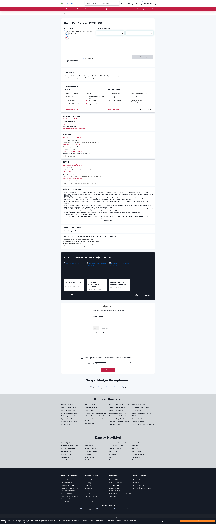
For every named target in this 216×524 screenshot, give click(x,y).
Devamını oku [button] (108, 220)
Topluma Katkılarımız (68, 491)
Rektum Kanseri (66, 454)
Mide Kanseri (136, 448)
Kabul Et (197, 521)
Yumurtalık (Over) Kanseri (70, 445)
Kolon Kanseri (113, 451)
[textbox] (110, 33)
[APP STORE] (88, 509)
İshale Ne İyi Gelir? (91, 424)
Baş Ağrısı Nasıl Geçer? (69, 407)
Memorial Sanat (138, 485)
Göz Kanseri (89, 460)
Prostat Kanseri (137, 460)
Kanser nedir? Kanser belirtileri (119, 443)
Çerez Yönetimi (90, 501)
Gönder (108, 370)
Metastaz (135, 445)
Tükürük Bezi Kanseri (115, 445)
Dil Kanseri (88, 454)
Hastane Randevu (91, 480)
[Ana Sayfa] (67, 3)
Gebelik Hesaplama (138, 422)
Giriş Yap (127, 3)
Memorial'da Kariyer (139, 9)
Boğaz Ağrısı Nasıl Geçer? (69, 416)
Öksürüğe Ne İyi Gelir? (116, 419)
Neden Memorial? (67, 483)
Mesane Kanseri (137, 443)
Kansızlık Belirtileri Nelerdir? (118, 407)
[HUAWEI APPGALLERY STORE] (125, 509)
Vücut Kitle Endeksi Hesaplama (119, 404)
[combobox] (110, 33)
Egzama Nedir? (66, 419)
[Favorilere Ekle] (67, 33)
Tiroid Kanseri (66, 457)
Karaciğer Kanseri (114, 448)
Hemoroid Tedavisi (91, 410)
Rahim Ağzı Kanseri (68, 443)
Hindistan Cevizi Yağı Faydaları (95, 413)
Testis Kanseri (89, 443)
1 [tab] (71, 294)
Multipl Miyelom (137, 451)
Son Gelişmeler (114, 485)
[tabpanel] (74, 276)
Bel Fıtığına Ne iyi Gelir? (69, 410)
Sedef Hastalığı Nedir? (139, 404)
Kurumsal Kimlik (66, 493)
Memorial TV (113, 480)
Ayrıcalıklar (112, 496)
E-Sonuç (88, 483)
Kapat (47, 522)
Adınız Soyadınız (98, 316)
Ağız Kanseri (89, 445)
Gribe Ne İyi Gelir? (91, 407)
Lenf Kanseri (112, 454)
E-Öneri (87, 491)
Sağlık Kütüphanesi (111, 9)
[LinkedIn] (124, 388)
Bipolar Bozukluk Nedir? (69, 413)
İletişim (152, 9)
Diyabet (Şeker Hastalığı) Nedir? (143, 424)
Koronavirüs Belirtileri (115, 410)
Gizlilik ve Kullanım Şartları (69, 499)
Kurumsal (125, 9)
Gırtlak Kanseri (90, 457)
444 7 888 (151, 13)
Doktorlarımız (95, 9)
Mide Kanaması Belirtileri (117, 416)
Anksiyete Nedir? (67, 404)
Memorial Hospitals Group (142, 488)
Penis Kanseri (136, 457)
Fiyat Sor (88, 485)
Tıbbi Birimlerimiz (80, 9)
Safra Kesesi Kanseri (68, 448)
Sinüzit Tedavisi (137, 410)
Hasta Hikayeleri (114, 488)
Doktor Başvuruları (91, 496)
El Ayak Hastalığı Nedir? (69, 422)
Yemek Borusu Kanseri (69, 460)
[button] (118, 3)
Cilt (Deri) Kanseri (91, 451)
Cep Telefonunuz (98, 326)
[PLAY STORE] (104, 509)
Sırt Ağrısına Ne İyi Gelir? (140, 407)
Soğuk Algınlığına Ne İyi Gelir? (142, 413)
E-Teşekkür (89, 488)
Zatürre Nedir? (137, 419)
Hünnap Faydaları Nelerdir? (94, 416)
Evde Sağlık (137, 483)
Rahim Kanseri (66, 451)
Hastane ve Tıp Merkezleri (69, 488)
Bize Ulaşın (89, 499)
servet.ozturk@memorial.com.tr (74, 129)
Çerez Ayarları (161, 521)
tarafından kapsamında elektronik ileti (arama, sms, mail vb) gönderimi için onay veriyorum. (107, 362)
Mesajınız (95, 341)
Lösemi (110, 457)
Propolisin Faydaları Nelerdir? (118, 422)
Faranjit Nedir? (66, 424)
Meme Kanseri (113, 460)
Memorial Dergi (114, 491)
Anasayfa (63, 13)
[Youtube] (116, 388)
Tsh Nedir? (135, 416)
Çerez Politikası (39, 522)
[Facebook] (92, 388)
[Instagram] (100, 388)
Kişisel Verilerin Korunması (70, 496)
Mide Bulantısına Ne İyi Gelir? (118, 413)
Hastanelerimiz (65, 9)
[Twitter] (108, 388)
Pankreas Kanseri (138, 454)
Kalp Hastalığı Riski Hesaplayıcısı (120, 493)
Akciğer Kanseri (90, 448)
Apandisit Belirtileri (91, 404)
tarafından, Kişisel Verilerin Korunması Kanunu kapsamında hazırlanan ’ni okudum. (107, 358)
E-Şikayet (88, 493)
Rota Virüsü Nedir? (114, 424)
